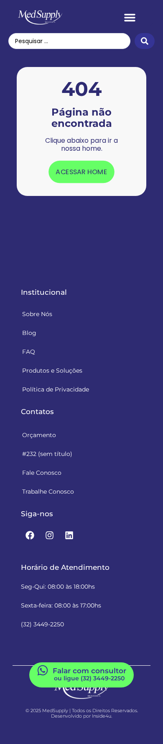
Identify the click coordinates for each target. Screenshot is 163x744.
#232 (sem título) (47, 454)
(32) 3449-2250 (42, 624)
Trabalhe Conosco (48, 491)
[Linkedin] (69, 535)
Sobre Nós (37, 314)
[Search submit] (145, 41)
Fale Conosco (41, 472)
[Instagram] (49, 535)
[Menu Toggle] (130, 17)
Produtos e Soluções (52, 370)
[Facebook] (29, 535)
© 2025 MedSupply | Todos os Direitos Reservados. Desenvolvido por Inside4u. (81, 713)
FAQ (28, 351)
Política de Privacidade (55, 389)
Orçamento (39, 435)
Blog (29, 333)
